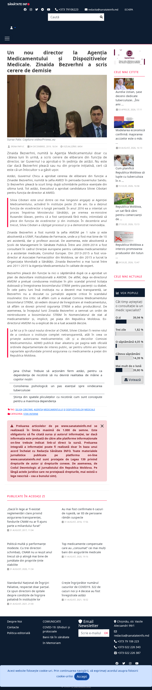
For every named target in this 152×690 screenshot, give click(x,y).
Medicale (89, 409)
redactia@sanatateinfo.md (131, 635)
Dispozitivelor (75, 409)
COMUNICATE (52, 621)
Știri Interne (30, 413)
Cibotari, (28, 409)
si (65, 409)
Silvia (18, 409)
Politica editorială (18, 633)
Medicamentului (53, 409)
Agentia (38, 409)
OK (106, 633)
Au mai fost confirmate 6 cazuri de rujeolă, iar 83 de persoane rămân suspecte (82, 513)
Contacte (13, 627)
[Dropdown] (13, 28)
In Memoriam (52, 643)
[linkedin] (130, 663)
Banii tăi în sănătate (56, 637)
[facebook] (117, 663)
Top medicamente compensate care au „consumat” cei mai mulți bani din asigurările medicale (84, 548)
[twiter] (123, 663)
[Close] (102, 426)
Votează (134, 380)
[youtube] (137, 663)
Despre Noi (14, 621)
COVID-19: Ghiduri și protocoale (56, 629)
